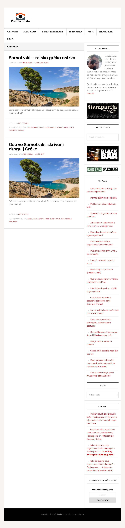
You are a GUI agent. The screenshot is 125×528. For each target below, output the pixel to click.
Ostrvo (59, 128)
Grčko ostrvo (50, 128)
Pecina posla (62, 17)
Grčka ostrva (38, 219)
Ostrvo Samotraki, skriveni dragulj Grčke (36, 146)
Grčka (41, 128)
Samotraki (13, 130)
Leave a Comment (41, 63)
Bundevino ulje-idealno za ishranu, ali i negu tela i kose (102, 420)
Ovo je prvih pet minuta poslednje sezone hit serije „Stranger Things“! (99, 301)
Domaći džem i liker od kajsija (103, 198)
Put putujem (23, 123)
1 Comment (39, 154)
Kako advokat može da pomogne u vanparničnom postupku (99, 322)
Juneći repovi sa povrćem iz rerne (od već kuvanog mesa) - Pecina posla (101, 432)
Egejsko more (33, 128)
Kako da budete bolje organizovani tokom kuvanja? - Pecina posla (101, 448)
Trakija (21, 130)
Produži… (90, 94)
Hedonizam (49, 219)
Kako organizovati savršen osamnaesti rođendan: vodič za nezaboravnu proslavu (101, 363)
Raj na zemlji (68, 128)
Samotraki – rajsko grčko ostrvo (42, 57)
